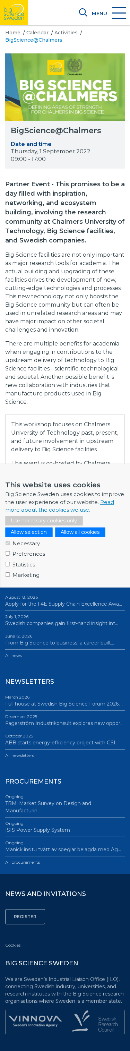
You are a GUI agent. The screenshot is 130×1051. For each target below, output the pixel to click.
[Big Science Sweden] (14, 12)
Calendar (37, 32)
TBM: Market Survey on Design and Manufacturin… (48, 804)
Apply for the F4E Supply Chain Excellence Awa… (63, 601)
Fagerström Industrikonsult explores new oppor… (64, 720)
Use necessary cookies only (44, 520)
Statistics (23, 564)
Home (12, 32)
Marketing (26, 575)
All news (13, 655)
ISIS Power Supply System (37, 827)
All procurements (22, 862)
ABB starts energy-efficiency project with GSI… (62, 739)
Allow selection (29, 532)
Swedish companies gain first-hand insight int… (61, 620)
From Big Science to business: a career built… (59, 639)
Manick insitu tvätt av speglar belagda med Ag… (63, 846)
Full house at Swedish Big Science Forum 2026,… (64, 700)
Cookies (12, 945)
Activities (66, 32)
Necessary (26, 543)
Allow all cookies (80, 532)
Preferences (28, 553)
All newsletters (19, 755)
